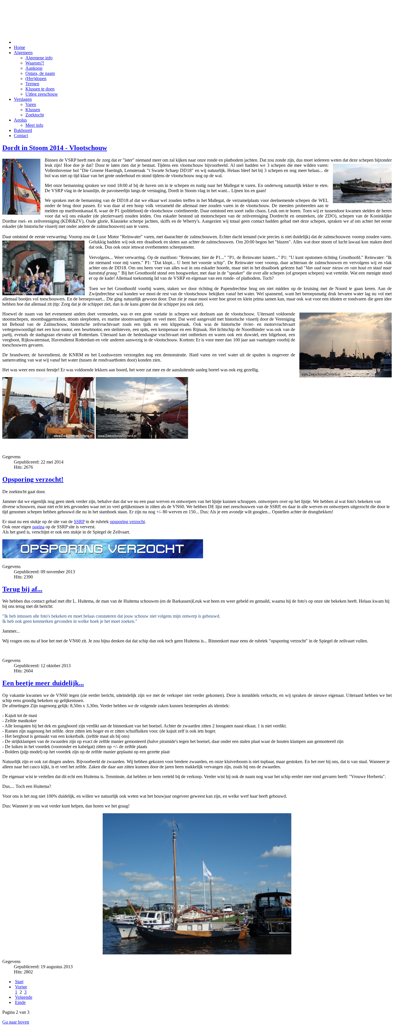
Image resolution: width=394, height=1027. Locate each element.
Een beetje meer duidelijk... (43, 683)
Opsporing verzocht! (32, 479)
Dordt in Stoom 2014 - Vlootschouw (54, 148)
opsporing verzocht (127, 521)
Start (19, 981)
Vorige (21, 986)
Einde (20, 1002)
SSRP (79, 521)
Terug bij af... (22, 589)
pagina (38, 526)
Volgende (23, 997)
